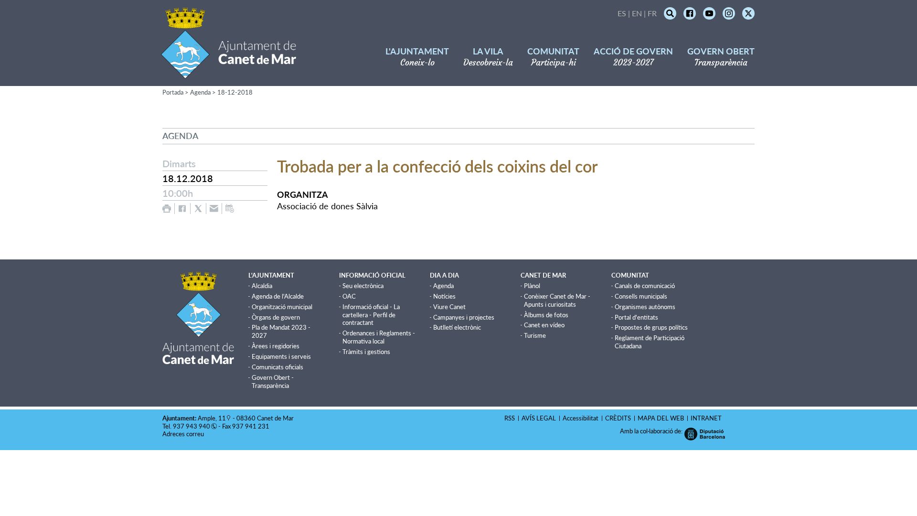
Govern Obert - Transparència (273, 381)
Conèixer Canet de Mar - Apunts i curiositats (557, 300)
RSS (509, 418)
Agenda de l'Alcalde (278, 296)
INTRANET (706, 418)
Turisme (535, 335)
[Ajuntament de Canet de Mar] (228, 73)
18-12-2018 (235, 92)
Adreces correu (183, 434)
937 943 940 (191, 426)
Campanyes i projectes (463, 317)
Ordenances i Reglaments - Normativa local (378, 337)
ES (622, 13)
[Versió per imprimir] (166, 208)
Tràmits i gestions (366, 351)
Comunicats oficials (277, 367)
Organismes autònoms (645, 307)
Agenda (200, 92)
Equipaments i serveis (281, 356)
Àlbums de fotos (546, 315)
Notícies (444, 296)
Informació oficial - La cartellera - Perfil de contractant (371, 315)
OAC (349, 296)
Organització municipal (282, 307)
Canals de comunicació (645, 286)
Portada (172, 92)
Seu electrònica (363, 286)
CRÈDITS (618, 418)
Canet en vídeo (544, 325)
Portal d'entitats (636, 317)
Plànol (532, 286)
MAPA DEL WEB (661, 418)
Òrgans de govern (276, 317)
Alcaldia (262, 286)
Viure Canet (449, 307)
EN (637, 13)
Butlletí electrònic (457, 327)
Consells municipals (641, 296)
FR (652, 13)
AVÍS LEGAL (539, 418)
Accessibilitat (580, 418)
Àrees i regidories (275, 346)
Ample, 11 (212, 418)
